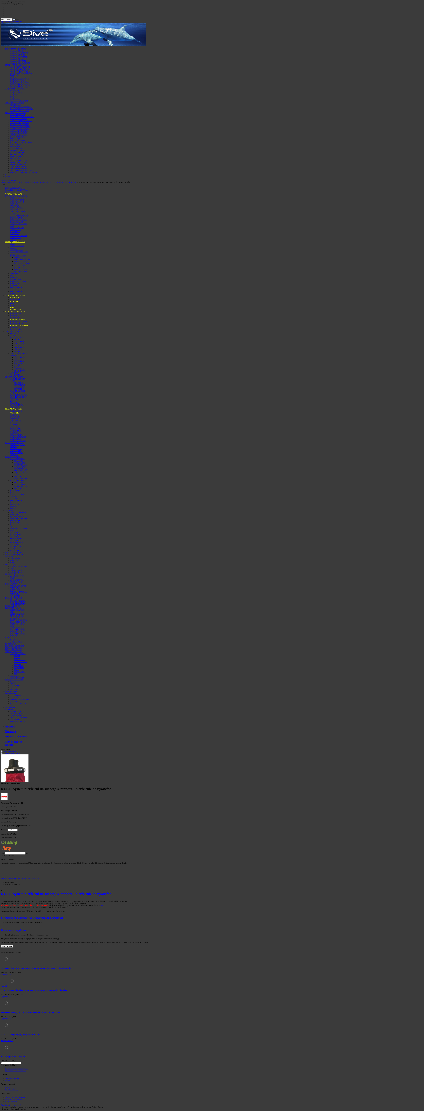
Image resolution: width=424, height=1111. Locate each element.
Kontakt (8, 176)
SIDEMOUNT (15, 158)
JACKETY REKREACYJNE (20, 107)
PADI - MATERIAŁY (18, 604)
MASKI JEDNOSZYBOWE (20, 67)
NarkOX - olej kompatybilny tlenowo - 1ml (20, 1034)
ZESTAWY (14, 75)
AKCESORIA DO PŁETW (19, 87)
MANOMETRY (15, 696)
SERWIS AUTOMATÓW (19, 101)
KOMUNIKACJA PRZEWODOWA (20, 270)
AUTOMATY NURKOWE (15, 89)
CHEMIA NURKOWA (18, 512)
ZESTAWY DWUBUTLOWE (20, 478)
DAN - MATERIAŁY (18, 602)
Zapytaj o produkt (7, 878)
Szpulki (12, 562)
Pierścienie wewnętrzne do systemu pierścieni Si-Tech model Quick (30, 1012)
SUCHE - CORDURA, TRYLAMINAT (18, 438)
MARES (17, 351)
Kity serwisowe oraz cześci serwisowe (17, 712)
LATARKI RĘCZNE (17, 445)
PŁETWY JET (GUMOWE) (20, 83)
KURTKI (13, 688)
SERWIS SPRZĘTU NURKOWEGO (23, 172)
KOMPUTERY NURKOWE (15, 49)
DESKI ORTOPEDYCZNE (17, 627)
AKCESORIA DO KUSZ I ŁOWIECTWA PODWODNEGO (18, 220)
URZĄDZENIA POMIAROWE (21, 170)
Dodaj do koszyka (7, 855)
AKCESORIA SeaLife (18, 572)
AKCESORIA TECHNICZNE (20, 370)
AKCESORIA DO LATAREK (16, 454)
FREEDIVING (15, 147)
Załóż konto (13, 180)
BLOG (7, 174)
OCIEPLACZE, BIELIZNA (15, 422)
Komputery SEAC (16, 51)
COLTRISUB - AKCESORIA (15, 595)
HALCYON (18, 363)
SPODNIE (13, 690)
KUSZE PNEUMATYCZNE (17, 199)
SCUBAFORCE (16, 93)
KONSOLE (14, 697)
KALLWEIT (14, 413)
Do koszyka (28, 1063)
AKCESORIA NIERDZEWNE (16, 521)
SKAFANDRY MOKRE (18, 131)
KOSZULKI (14, 686)
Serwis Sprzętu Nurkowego (15, 1097)
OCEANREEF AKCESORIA (19, 267)
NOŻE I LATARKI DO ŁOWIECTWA (18, 237)
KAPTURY (14, 399)
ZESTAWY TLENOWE (18, 620)
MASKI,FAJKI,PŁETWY (19, 216)
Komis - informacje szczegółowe (16, 1069)
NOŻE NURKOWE (17, 153)
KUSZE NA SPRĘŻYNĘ (14, 205)
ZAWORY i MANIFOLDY (15, 497)
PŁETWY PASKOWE (18, 81)
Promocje (10, 731)
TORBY (13, 240)
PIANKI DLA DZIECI (18, 397)
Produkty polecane (16, 736)
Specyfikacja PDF (33, 878)
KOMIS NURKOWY (17, 115)
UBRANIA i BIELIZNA (18, 168)
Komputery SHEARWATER (20, 63)
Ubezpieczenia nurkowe (13, 1099)
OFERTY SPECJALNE (18, 119)
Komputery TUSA (16, 59)
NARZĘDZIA (15, 550)
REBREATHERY (16, 156)
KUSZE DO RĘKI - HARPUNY (17, 209)
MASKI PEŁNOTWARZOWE (21, 73)
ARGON (13, 508)
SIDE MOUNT (15, 105)
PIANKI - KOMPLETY (18, 395)
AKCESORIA (15, 139)
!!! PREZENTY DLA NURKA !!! (22, 117)
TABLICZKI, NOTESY (18, 518)
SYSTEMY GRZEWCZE (15, 426)
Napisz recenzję (7, 946)
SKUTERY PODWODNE (19, 160)
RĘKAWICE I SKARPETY (15, 233)
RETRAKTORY (16, 514)
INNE (12, 530)
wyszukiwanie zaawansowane (11, 22)
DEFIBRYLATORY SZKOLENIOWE (17, 615)
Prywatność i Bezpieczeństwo (15, 1071)
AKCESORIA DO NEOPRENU (16, 406)
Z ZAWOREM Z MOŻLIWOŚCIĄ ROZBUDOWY (20, 469)
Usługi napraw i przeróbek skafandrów (17, 720)
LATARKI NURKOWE (18, 135)
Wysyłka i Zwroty (11, 1090)
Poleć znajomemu (20, 878)
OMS (16, 367)
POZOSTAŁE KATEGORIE (15, 113)
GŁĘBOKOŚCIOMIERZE (19, 699)
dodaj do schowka (7, 859)
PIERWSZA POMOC (17, 154)
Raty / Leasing (10, 1088)
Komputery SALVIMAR (18, 57)
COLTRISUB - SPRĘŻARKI (15, 589)
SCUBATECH (15, 99)
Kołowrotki (14, 560)
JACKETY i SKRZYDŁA (14, 103)
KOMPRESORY (16, 149)
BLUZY (13, 682)
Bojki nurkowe (15, 558)
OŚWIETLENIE (16, 570)
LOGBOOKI (14, 548)
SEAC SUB (18, 383)
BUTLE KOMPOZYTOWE (17, 493)
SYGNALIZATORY (17, 516)
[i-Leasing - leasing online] (10, 753)
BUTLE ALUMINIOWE (19, 481)
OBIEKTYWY (15, 568)
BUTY (12, 401)
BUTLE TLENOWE (17, 490)
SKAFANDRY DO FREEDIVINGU (17, 581)
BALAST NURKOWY (18, 141)
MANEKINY (15, 618)
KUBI (20, 662)
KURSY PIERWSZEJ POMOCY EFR (18, 635)
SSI (15, 674)
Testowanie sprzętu (12, 1078)
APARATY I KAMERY (18, 566)
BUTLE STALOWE (17, 459)
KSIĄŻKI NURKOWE (18, 151)
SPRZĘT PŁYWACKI (18, 164)
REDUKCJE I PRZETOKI (15, 505)
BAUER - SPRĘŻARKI (18, 586)
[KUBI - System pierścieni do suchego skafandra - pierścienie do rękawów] (14, 781)
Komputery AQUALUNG (19, 53)
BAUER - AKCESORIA (19, 592)
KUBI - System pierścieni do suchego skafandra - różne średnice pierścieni (34, 990)
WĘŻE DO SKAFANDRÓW (16, 537)
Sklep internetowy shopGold (11, 1105)
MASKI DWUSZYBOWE (19, 69)
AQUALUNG (15, 91)
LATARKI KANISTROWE (16, 448)
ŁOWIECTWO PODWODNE (21, 121)
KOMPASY (14, 701)
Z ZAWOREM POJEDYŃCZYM (20, 464)
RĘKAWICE (14, 403)
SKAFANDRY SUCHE (18, 133)
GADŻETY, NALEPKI (18, 528)
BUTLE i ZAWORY (17, 137)
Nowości (10, 726)
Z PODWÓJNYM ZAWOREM (20, 474)
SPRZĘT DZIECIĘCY (18, 162)
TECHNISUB (19, 347)
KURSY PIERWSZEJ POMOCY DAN (18, 631)
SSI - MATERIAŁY (17, 600)
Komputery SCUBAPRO (19, 61)
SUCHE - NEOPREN (18, 441)
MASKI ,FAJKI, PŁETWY (15, 65)
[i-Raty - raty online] (8, 751)
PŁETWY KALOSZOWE (19, 79)
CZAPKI (13, 684)
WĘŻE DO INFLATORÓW (15, 533)
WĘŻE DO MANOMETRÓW (16, 541)
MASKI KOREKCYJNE (19, 71)
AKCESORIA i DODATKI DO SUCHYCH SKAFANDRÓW (16, 432)
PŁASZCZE (18, 461)
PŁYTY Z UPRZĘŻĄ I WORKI (21, 109)
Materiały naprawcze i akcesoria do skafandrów (18, 716)
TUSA (16, 339)
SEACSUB (18, 349)
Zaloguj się (5, 180)
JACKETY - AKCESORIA (19, 111)
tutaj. (102, 905)
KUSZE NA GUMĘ (17, 202)
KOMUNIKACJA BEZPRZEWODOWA (22, 263)
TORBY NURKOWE (18, 654)
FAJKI (12, 77)
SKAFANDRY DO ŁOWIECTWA (17, 229)
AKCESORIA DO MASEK (20, 85)
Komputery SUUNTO (18, 55)
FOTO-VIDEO (15, 451)
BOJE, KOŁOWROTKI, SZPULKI (22, 143)
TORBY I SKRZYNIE (18, 166)
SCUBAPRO (14, 95)
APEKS (12, 97)
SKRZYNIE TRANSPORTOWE (17, 677)
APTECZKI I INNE (17, 624)
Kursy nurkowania (11, 1101)
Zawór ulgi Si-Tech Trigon (13, 1056)
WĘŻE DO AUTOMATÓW (16, 545)
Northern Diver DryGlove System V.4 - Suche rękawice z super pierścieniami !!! (36, 968)
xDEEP (17, 359)
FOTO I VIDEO (16, 145)
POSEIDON (14, 640)
